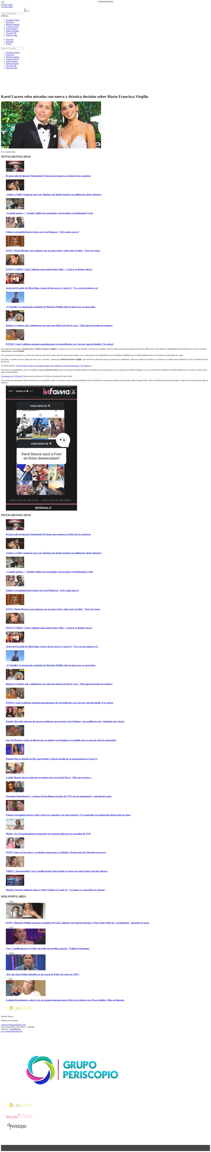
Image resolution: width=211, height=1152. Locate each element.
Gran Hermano (11, 29)
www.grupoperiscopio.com (11, 1031)
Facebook (9, 39)
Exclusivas (10, 22)
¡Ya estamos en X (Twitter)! (11, 376)
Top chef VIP (11, 33)
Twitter (8, 44)
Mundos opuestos (12, 24)
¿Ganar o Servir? (12, 26)
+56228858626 (15, 1029)
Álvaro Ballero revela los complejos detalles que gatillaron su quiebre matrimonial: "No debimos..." (54, 366)
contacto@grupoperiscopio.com (13, 1025)
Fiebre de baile (11, 35)
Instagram (9, 42)
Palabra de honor (12, 31)
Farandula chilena (13, 20)
